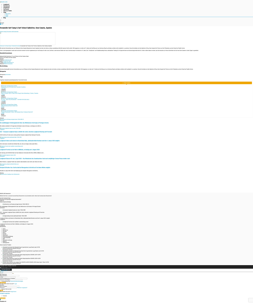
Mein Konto (8, 13)
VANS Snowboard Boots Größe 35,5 (9, 105)
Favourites (9, 31)
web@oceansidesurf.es (8, 62)
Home (4, 228)
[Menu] (0, 20)
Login (1, 290)
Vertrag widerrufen (6, 269)
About (4, 232)
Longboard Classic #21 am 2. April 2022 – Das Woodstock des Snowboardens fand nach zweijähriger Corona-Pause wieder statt (35, 158)
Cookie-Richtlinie (6, 237)
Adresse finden (7, 11)
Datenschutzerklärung (8, 236)
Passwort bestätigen (5, 279)
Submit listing (3, 31)
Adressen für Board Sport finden (7, 45)
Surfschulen (17, 45)
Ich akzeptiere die (12, 281)
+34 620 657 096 (7, 61)
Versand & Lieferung (7, 240)
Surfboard (6, 9)
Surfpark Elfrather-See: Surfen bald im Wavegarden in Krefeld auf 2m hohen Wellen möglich (25, 167)
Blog (4, 18)
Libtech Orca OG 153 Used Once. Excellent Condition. (13, 87)
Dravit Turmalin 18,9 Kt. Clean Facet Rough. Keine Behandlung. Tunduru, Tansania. (19, 93)
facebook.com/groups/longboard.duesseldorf (10, 199)
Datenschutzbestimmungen (16, 281)
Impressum (5, 235)
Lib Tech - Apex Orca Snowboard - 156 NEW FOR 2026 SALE (15, 99)
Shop (4, 12)
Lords (6, 16)
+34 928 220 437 (8, 60)
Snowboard (6, 7)
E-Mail (1, 277)
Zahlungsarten (6, 242)
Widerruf (5, 241)
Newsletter (5, 230)
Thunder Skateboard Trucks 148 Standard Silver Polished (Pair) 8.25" (17, 112)
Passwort (7, 278)
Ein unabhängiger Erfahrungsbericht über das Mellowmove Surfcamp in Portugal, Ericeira (24, 123)
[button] (15, 31)
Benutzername (3, 275)
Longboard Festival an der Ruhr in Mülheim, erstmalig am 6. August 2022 (20, 149)
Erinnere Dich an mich (6, 289)
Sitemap (5, 231)
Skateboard (6, 6)
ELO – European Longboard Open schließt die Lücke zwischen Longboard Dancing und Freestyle (26, 132)
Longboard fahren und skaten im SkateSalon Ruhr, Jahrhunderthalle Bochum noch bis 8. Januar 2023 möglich (29, 140)
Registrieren (2, 282)
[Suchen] (13, 273)
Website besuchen (8, 63)
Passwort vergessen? (22, 287)
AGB (4, 238)
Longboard (6, 4)
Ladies (6, 15)
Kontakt (4, 233)
